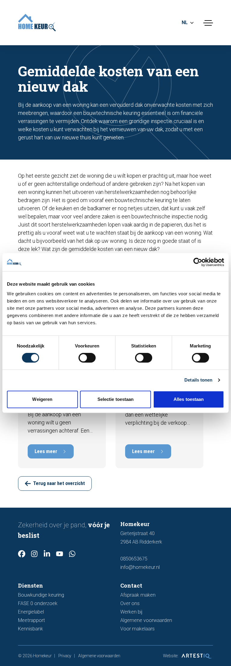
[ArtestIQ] (196, 655)
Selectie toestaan (115, 399)
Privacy (64, 655)
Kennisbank (30, 629)
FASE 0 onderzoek (37, 603)
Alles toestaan (189, 399)
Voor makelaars (137, 629)
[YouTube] (59, 553)
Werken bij (131, 612)
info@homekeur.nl (140, 567)
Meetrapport (31, 620)
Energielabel (31, 612)
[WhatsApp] (72, 553)
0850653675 (133, 559)
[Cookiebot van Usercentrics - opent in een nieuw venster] (197, 262)
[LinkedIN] (47, 553)
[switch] (87, 358)
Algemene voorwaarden (146, 620)
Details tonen (198, 379)
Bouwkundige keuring (41, 595)
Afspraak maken (138, 595)
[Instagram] (34, 553)
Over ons (130, 603)
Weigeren (42, 399)
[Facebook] (21, 553)
